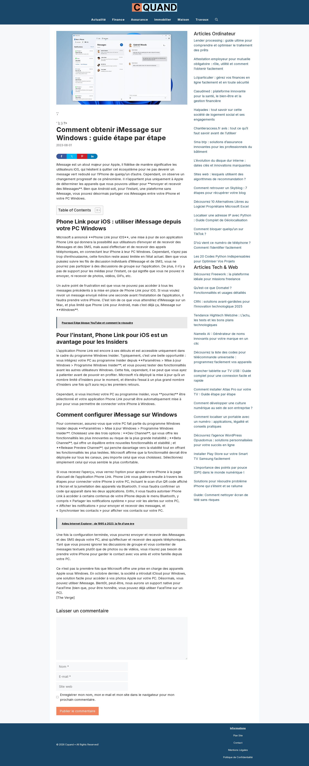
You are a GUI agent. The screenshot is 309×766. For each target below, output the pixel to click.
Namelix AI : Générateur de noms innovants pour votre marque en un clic (221, 338)
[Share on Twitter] (72, 156)
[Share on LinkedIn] (92, 156)
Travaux (202, 19)
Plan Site (238, 735)
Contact (238, 742)
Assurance (139, 19)
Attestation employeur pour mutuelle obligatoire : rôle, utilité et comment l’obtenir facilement (222, 64)
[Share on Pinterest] (82, 156)
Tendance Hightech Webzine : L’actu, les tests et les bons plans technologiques (222, 320)
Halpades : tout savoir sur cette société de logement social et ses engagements (219, 114)
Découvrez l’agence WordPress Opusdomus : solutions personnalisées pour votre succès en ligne (223, 440)
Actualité (98, 19)
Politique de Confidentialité (238, 757)
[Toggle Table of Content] (96, 210)
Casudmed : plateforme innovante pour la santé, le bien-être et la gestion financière (220, 96)
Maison (183, 19)
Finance (118, 19)
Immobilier (162, 19)
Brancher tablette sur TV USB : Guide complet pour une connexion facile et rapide (222, 375)
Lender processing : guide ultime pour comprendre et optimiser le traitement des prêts (223, 45)
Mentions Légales (238, 749)
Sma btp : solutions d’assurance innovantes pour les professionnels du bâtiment (223, 147)
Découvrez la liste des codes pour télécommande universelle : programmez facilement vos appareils (223, 357)
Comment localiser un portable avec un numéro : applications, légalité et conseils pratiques (221, 421)
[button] (216, 19)
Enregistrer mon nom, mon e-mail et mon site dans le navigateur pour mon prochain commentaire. (117, 697)
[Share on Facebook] (61, 156)
